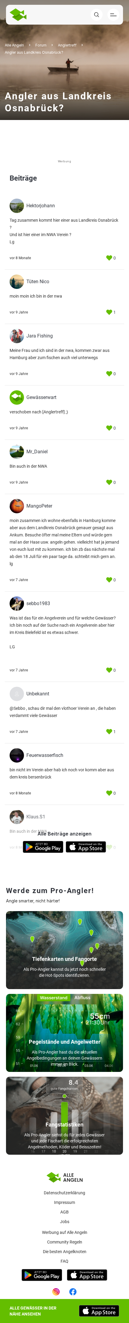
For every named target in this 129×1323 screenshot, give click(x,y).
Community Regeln (64, 1242)
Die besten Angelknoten (64, 1251)
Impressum (64, 1202)
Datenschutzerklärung (64, 1192)
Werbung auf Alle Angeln (64, 1232)
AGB (64, 1212)
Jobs (64, 1221)
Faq (64, 1261)
